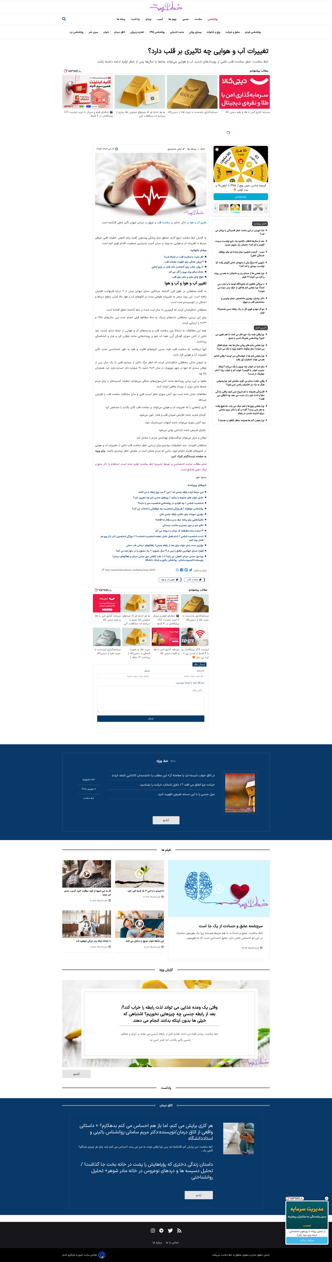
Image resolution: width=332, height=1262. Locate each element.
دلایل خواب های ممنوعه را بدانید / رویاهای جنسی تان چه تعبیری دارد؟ (168, 498)
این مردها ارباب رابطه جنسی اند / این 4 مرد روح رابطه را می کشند (170, 492)
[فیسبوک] (181, 570)
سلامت (198, 19)
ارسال (150, 718)
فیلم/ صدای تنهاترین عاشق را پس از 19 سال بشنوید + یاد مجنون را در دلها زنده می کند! (159, 551)
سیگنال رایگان (307, 1240)
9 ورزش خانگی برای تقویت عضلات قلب (183, 262)
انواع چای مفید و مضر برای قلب (187, 277)
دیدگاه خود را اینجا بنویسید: (190, 683)
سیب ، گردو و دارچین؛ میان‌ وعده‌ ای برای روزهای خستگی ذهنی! (241, 253)
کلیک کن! (240, 197)
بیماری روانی (195, 32)
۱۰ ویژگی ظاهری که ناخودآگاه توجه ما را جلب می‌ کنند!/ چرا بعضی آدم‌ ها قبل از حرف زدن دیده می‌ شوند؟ (241, 287)
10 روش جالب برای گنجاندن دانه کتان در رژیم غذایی (177, 267)
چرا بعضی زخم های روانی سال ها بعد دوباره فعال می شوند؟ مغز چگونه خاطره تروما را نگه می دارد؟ (240, 347)
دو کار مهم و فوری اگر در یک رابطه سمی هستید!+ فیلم (240, 311)
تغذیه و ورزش (137, 32)
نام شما (200, 671)
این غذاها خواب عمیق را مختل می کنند (145, 941)
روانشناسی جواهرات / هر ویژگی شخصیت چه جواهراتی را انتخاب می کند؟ (167, 509)
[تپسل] (228, 132)
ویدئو (149, 19)
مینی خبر (94, 32)
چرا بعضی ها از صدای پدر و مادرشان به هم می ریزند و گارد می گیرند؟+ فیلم (239, 275)
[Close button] (326, 1198)
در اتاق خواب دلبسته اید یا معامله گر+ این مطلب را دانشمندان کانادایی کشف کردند (163, 775)
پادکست (135, 19)
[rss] (179, 1231)
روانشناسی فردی (253, 32)
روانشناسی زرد (77, 32)
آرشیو (166, 820)
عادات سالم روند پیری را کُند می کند (186, 272)
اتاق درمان (120, 32)
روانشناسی (213, 19)
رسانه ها (121, 19)
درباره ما (158, 1243)
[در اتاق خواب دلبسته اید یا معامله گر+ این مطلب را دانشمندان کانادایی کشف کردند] (240, 792)
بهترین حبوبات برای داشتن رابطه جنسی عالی (181, 514)
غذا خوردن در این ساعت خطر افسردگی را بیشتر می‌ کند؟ (239, 232)
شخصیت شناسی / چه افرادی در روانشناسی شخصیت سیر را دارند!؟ (170, 503)
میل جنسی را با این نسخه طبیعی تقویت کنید (186, 794)
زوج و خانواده (214, 32)
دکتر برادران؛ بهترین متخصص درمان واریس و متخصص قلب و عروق (242, 300)
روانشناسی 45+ (157, 32)
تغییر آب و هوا (198, 223)
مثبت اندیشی (177, 32)
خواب (106, 32)
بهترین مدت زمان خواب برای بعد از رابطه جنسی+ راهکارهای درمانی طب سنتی (164, 545)
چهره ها (173, 19)
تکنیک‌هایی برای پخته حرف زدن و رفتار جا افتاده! (179, 520)
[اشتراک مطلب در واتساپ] (177, 570)
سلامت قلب (163, 223)
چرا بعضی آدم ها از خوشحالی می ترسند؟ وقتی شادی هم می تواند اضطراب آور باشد (239, 357)
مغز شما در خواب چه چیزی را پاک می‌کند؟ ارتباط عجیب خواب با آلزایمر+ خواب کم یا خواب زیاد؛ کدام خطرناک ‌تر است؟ (239, 370)
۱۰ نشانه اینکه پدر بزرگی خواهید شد (93, 941)
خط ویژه (162, 761)
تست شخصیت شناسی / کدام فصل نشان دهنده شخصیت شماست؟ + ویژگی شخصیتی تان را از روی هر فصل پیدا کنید (152, 538)
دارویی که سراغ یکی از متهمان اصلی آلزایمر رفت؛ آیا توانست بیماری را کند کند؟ (240, 264)
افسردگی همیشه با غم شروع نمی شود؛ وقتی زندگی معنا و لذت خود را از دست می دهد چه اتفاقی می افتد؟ (239, 395)
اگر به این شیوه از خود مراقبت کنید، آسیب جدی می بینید (87, 892)
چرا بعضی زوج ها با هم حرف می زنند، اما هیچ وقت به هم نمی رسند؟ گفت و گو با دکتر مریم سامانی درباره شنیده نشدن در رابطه (239, 409)
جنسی (185, 19)
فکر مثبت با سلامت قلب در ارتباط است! (183, 257)
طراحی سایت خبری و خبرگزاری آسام (79, 1255)
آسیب (160, 19)
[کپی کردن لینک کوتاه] (126, 570)
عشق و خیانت (233, 32)
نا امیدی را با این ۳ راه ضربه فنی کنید (145, 891)
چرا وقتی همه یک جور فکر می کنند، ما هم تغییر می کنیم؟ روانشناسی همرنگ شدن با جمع (239, 336)
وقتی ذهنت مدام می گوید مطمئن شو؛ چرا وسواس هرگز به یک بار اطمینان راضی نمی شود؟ (240, 382)
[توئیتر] (186, 570)
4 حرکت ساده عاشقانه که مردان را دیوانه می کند (179, 531)
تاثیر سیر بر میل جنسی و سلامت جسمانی (182, 525)
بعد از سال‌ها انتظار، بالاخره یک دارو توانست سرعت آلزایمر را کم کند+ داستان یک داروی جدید (239, 243)
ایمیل (147, 671)
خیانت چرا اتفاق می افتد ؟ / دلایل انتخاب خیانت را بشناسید (177, 785)
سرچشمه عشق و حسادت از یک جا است (231, 926)
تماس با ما (172, 1243)
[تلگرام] (190, 570)
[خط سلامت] (166, 6)
